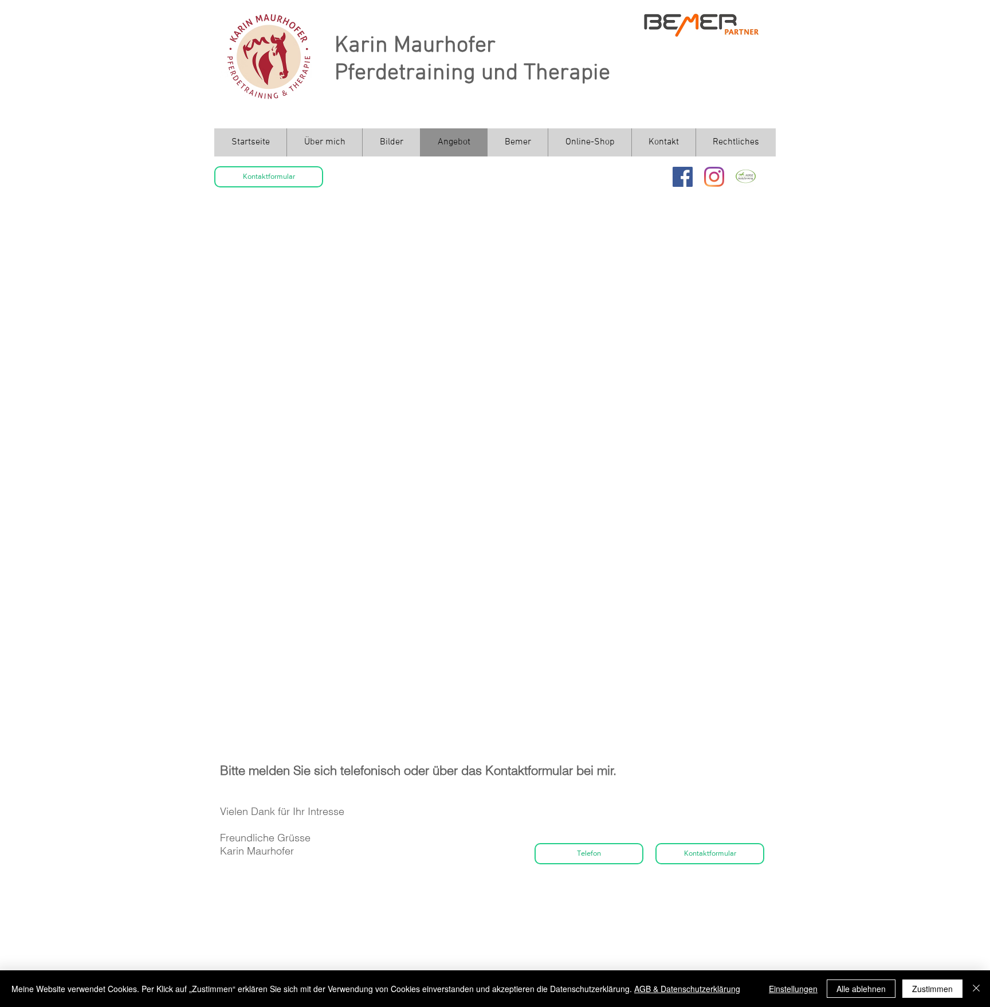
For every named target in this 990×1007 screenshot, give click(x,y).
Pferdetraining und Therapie (472, 73)
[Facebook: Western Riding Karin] (683, 177)
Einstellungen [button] (793, 988)
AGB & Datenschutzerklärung (687, 988)
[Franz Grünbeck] (746, 177)
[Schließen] (976, 988)
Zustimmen (932, 988)
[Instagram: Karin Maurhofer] (714, 177)
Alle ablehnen (861, 988)
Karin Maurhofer (415, 46)
